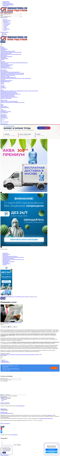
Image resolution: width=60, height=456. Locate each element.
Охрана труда (3, 50)
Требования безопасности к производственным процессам (12, 74)
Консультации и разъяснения (6, 56)
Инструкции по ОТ (4, 63)
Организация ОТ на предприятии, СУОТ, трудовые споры (12, 73)
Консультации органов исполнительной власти (9, 72)
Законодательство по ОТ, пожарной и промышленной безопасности (14, 62)
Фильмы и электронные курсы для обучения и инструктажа (12, 102)
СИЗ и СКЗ (2, 79)
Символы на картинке (5, 394)
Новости (5, 19)
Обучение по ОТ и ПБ (4, 76)
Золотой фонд (7, 28)
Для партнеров (3, 87)
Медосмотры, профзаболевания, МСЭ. (8, 77)
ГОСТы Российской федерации (6, 64)
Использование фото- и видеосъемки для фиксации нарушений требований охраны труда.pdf (19, 354)
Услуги (5, 26)
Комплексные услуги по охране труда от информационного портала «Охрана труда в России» (19, 90)
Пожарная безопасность (5, 81)
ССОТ (5, 30)
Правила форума (3, 106)
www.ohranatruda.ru (14, 434)
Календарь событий (7, 20)
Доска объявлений (4, 117)
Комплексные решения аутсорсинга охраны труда (10, 93)
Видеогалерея (3, 116)
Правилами (50, 415)
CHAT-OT (2, 119)
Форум (5, 27)
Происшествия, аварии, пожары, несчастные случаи (10, 54)
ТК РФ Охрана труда (4, 66)
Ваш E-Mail (2, 379)
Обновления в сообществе (5, 111)
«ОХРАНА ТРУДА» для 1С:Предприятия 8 (9, 101)
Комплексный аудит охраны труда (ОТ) (8, 91)
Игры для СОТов (3, 123)
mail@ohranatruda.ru (21, 405)
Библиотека (6, 21)
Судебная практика (4, 58)
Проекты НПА (3, 57)
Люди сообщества (4, 112)
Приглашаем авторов (4, 107)
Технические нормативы (5, 65)
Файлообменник (3, 115)
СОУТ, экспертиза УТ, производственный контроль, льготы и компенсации (15, 78)
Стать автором (6, 5)
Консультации (7, 24)
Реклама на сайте (6, 2)
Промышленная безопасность (6, 80)
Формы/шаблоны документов (6, 67)
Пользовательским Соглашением (45, 418)
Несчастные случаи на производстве (7, 75)
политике (8, 450)
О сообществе (3, 110)
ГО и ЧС (2, 82)
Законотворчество (4, 48)
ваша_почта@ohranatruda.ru (8, 4)
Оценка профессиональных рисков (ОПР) (8, 92)
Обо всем (2, 59)
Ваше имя (2, 378)
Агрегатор (6, 25)
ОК (4, 452)
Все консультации (4, 70)
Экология (2, 83)
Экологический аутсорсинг (5, 98)
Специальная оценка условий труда (7, 96)
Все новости (2, 47)
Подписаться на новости (8, 3)
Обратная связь (6, 1)
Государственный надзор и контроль (7, 51)
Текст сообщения (4, 380)
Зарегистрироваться (4, 454)
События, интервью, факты (5, 53)
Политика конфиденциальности (6, 413)
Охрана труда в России (5, 402)
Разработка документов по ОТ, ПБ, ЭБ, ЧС (9, 97)
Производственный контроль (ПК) (7, 95)
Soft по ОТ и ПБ (7, 23)
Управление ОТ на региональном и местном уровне (10, 52)
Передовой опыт (3, 55)
